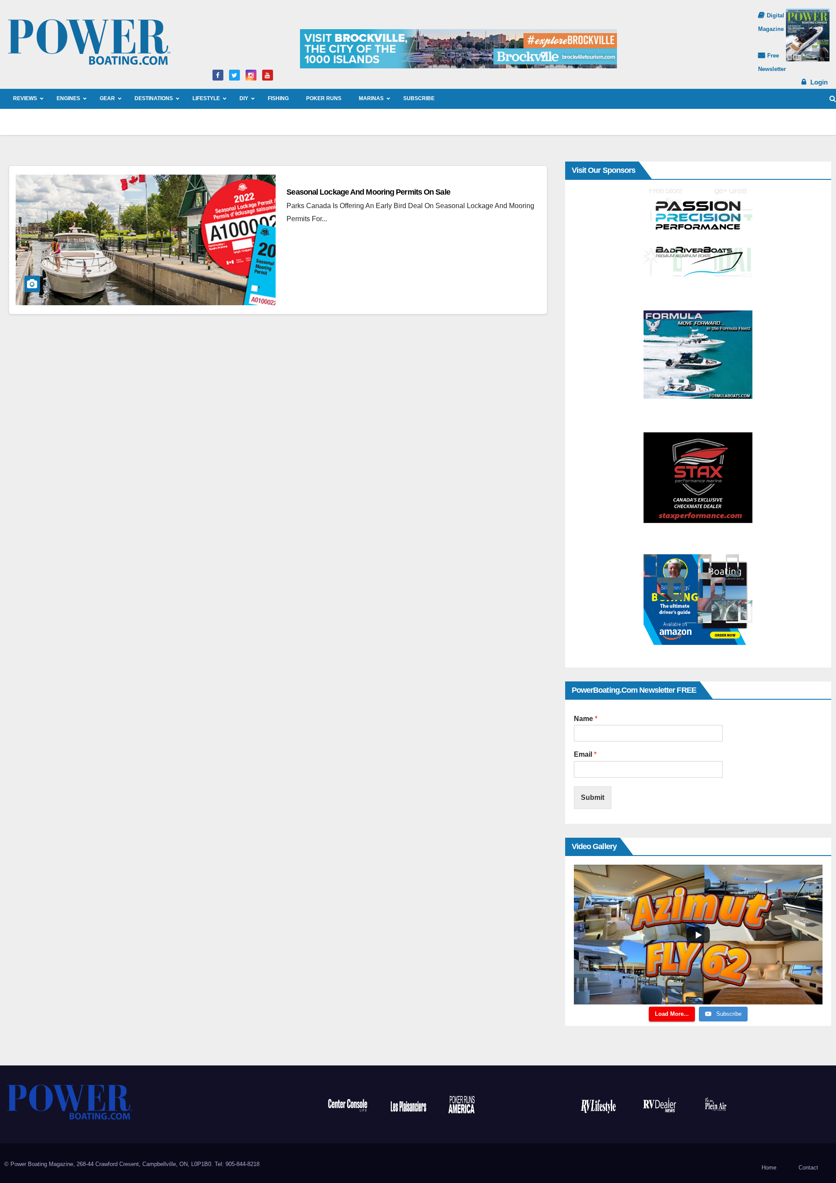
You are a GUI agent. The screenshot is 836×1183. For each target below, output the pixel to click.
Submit (592, 797)
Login (819, 82)
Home (769, 1167)
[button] (832, 98)
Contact (808, 1167)
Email (585, 754)
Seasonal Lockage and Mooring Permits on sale (368, 192)
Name (585, 718)
